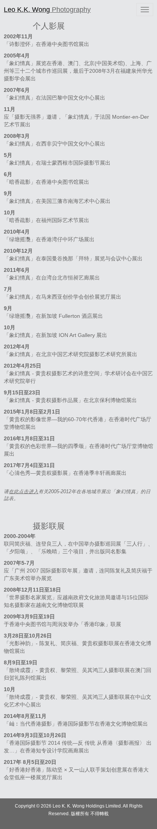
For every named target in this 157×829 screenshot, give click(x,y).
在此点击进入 (23, 491)
